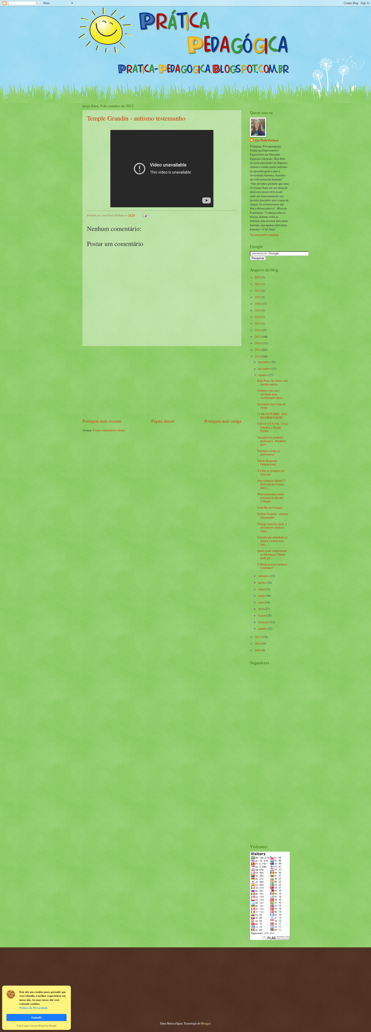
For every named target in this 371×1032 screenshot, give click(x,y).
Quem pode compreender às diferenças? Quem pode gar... (272, 554)
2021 (258, 297)
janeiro (262, 628)
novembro (264, 368)
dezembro (264, 362)
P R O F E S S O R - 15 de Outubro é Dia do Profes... (272, 427)
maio (261, 602)
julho (261, 589)
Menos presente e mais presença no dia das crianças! (270, 497)
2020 (258, 304)
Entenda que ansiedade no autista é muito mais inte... (272, 540)
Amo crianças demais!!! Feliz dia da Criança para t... (271, 484)
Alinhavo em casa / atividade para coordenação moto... (270, 394)
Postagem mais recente (101, 421)
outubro (263, 375)
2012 (258, 356)
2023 (258, 291)
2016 (258, 330)
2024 (258, 284)
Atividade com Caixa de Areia (271, 406)
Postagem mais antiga (222, 421)
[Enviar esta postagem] (144, 215)
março (262, 615)
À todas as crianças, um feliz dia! (271, 472)
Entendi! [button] (36, 1017)
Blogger (206, 1023)
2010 (258, 643)
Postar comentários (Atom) (109, 430)
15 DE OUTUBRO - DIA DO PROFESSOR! (272, 416)
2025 (258, 277)
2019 (258, 310)
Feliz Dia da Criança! (270, 507)
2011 (258, 637)
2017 (258, 323)
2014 (258, 343)
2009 (258, 650)
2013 (258, 350)
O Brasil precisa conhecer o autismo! (272, 566)
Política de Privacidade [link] (33, 1008)
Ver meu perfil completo (264, 235)
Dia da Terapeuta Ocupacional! (267, 462)
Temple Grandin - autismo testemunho (136, 118)
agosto (262, 582)
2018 (258, 317)
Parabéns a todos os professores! (268, 452)
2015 (258, 336)
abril (261, 609)
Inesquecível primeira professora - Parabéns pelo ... (271, 440)
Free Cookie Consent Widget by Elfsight (36, 1026)
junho (262, 596)
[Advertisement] (162, 382)
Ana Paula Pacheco (266, 140)
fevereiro (264, 622)
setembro (264, 576)
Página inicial (162, 421)
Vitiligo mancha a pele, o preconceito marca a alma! (272, 527)
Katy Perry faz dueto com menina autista (272, 382)
